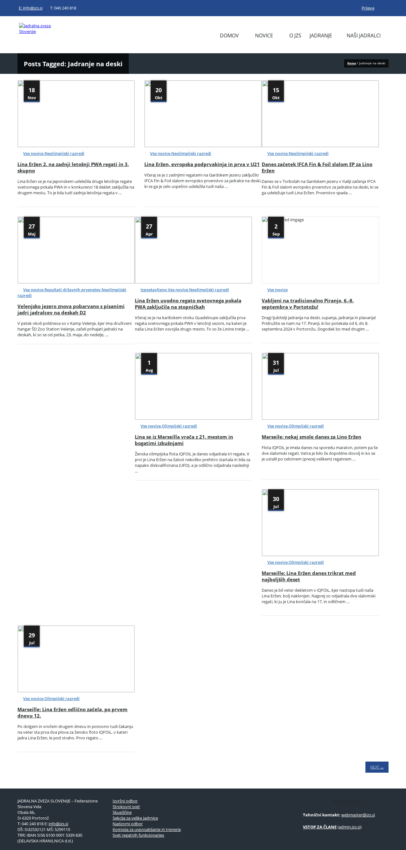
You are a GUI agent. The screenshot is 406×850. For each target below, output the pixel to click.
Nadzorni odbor (128, 824)
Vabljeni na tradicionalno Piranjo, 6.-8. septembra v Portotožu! (308, 303)
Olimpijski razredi (179, 426)
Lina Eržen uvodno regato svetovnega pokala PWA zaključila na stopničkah (188, 303)
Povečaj (58, 133)
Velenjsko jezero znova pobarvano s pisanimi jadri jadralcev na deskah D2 (71, 309)
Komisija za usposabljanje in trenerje (147, 829)
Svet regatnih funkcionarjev (138, 835)
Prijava (368, 8)
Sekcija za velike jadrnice (135, 818)
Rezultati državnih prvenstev (72, 290)
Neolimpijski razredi (64, 153)
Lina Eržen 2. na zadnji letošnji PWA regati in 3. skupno (73, 167)
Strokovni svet (126, 806)
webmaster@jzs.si (358, 815)
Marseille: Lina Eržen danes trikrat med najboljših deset (309, 576)
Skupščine (122, 812)
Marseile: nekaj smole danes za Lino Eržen (311, 437)
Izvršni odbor (125, 801)
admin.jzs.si (349, 827)
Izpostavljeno (154, 290)
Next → (377, 767)
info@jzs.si (58, 824)
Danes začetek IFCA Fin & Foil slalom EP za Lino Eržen (317, 167)
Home (351, 63)
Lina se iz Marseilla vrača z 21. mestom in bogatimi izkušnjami (184, 440)
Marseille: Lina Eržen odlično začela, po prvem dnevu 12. (72, 712)
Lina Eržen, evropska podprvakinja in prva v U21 (202, 164)
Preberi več (95, 133)
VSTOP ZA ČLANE (320, 827)
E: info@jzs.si (31, 8)
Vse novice (33, 153)
